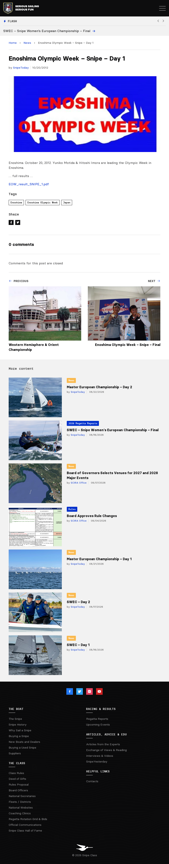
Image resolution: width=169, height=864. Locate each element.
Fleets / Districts (20, 802)
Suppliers (15, 753)
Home (13, 43)
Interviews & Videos (99, 756)
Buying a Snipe (19, 736)
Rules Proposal (19, 784)
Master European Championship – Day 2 (99, 387)
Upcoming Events (98, 724)
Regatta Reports (97, 719)
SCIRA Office (78, 482)
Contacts (92, 781)
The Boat (16, 709)
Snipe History (18, 724)
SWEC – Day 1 (78, 645)
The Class (17, 763)
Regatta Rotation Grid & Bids (28, 819)
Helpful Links (98, 771)
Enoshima (16, 202)
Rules (72, 509)
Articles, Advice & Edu (106, 734)
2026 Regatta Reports (82, 423)
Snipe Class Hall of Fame (25, 830)
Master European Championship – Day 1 (99, 559)
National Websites (21, 807)
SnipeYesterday (96, 761)
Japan (66, 202)
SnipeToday (21, 67)
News (27, 43)
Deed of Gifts (17, 779)
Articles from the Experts (103, 744)
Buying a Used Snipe (22, 747)
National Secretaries (22, 796)
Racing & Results (101, 709)
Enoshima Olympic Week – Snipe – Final (127, 345)
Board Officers (18, 790)
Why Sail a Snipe (20, 730)
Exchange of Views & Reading (106, 750)
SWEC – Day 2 (78, 602)
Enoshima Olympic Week (42, 202)
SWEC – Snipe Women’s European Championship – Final (112, 430)
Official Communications (25, 825)
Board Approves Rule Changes (92, 516)
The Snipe (15, 719)
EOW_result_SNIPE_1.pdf (29, 184)
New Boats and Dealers (24, 742)
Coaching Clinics (20, 813)
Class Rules (16, 773)
